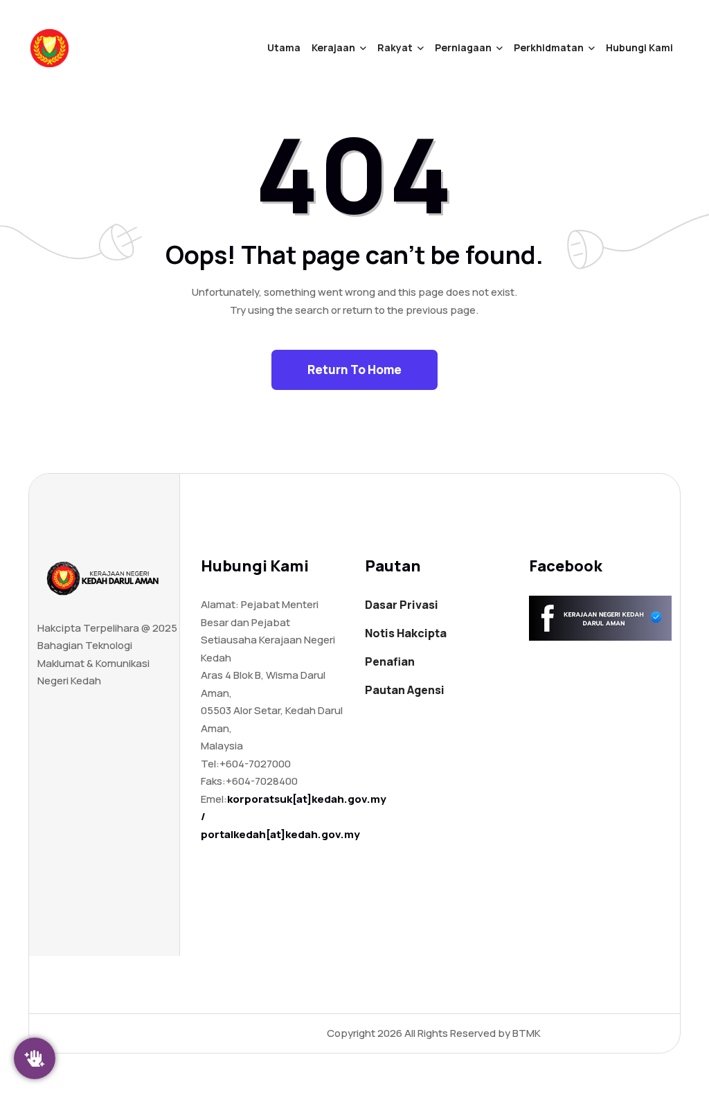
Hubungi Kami (639, 47)
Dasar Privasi (401, 604)
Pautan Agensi (405, 689)
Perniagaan (463, 47)
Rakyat (395, 47)
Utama (283, 47)
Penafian (390, 661)
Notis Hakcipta (406, 633)
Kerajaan (333, 47)
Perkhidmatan (549, 47)
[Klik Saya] (34, 1058)
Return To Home (354, 369)
